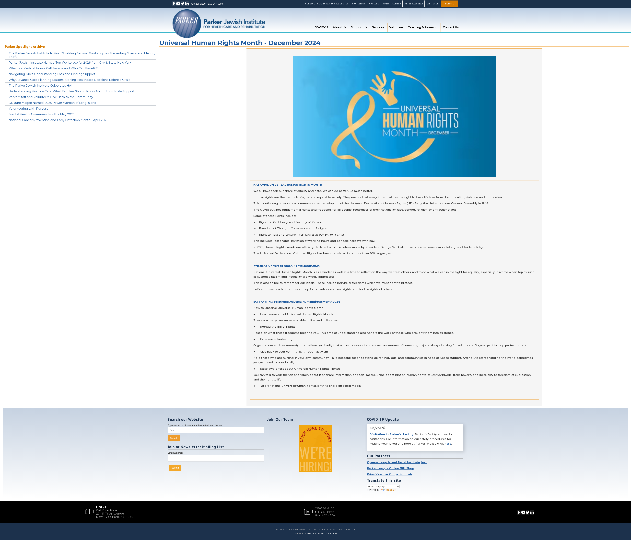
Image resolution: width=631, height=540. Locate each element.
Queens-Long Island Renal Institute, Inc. (397, 462)
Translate (391, 489)
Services (378, 27)
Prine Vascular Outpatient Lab (389, 474)
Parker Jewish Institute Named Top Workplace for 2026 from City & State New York (70, 62)
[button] (321, 27)
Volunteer (396, 27)
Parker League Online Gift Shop (390, 468)
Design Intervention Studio (322, 533)
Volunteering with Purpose (28, 108)
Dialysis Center (392, 3)
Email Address (176, 452)
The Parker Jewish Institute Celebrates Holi (40, 85)
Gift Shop (433, 3)
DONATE (449, 3)
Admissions (359, 3)
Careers (374, 3)
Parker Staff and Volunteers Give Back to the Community (51, 97)
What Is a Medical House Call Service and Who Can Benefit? (53, 68)
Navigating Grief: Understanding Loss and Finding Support (52, 74)
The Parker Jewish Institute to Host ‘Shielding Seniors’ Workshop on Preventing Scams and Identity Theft (82, 55)
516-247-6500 (215, 3)
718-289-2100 (198, 3)
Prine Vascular (414, 3)
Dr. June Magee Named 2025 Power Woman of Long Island (52, 103)
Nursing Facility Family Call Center (327, 3)
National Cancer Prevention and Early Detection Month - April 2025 (58, 120)
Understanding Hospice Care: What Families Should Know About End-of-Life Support (71, 91)
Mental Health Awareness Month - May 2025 (41, 114)
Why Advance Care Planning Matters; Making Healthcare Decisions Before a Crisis (69, 80)
